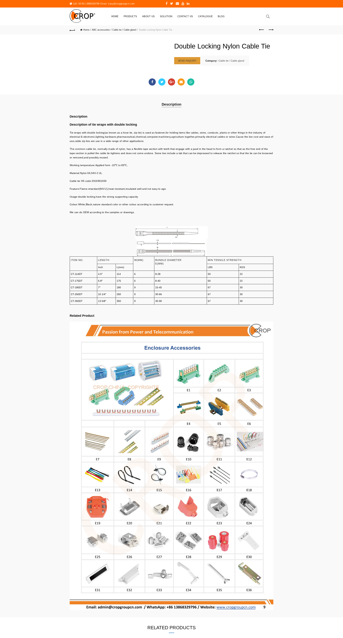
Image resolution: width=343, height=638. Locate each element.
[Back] (72, 29)
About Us (148, 16)
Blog (221, 16)
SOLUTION (166, 16)
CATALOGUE (205, 16)
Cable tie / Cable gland (124, 29)
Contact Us (185, 16)
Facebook (152, 82)
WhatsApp (190, 82)
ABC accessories (101, 29)
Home (115, 16)
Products (130, 16)
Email (181, 82)
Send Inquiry (187, 60)
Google (171, 82)
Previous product (261, 29)
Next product (270, 29)
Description (171, 104)
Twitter (161, 82)
